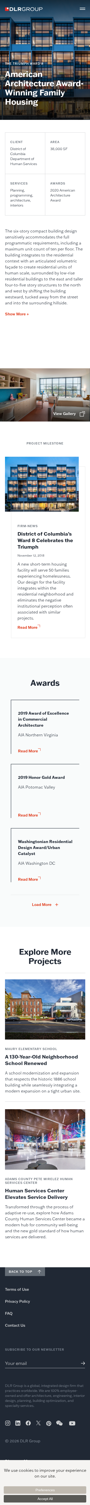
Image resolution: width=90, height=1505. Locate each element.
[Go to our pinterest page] (48, 1423)
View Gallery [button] (64, 413)
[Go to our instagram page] (7, 1423)
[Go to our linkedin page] (17, 1423)
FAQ (8, 1313)
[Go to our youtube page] (72, 1423)
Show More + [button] (17, 314)
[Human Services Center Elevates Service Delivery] (45, 1174)
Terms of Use (17, 1289)
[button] (82, 9)
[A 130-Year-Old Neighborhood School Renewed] (45, 1036)
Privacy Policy (17, 1301)
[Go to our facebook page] (28, 1423)
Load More (42, 904)
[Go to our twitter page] (38, 1424)
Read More (28, 627)
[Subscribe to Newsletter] (81, 1363)
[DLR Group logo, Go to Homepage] (23, 9)
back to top (20, 1272)
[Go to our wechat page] (59, 1426)
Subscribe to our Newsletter (34, 1349)
